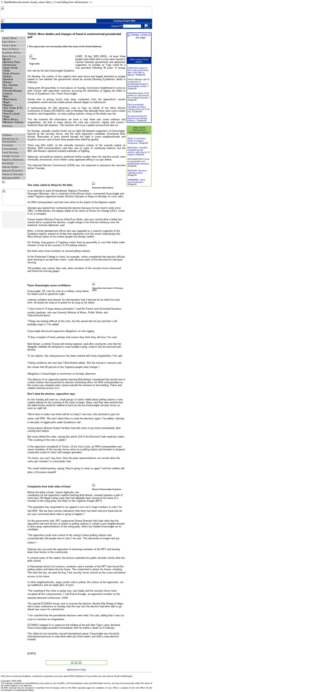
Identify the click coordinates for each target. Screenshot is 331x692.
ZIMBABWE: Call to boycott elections (136, 181)
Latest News (9, 38)
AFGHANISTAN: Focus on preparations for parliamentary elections (138, 161)
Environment (9, 148)
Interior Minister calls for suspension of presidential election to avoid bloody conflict (139, 82)
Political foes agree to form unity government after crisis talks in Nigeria (138, 71)
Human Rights (10, 167)
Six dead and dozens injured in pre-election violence (137, 118)
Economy (7, 145)
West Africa (9, 56)
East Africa (8, 41)
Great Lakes (9, 45)
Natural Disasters (12, 170)
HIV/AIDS (8, 163)
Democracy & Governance (10, 140)
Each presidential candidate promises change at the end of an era (138, 108)
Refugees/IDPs (11, 177)
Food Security (10, 152)
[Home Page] (80, 669)
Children (7, 135)
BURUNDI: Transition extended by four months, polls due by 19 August (139, 151)
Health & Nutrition (12, 159)
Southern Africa (11, 52)
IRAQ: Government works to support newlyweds (137, 140)
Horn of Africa (10, 49)
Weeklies (7, 125)
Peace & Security (12, 174)
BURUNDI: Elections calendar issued (137, 171)
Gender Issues (11, 156)
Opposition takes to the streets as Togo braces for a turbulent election (138, 95)
